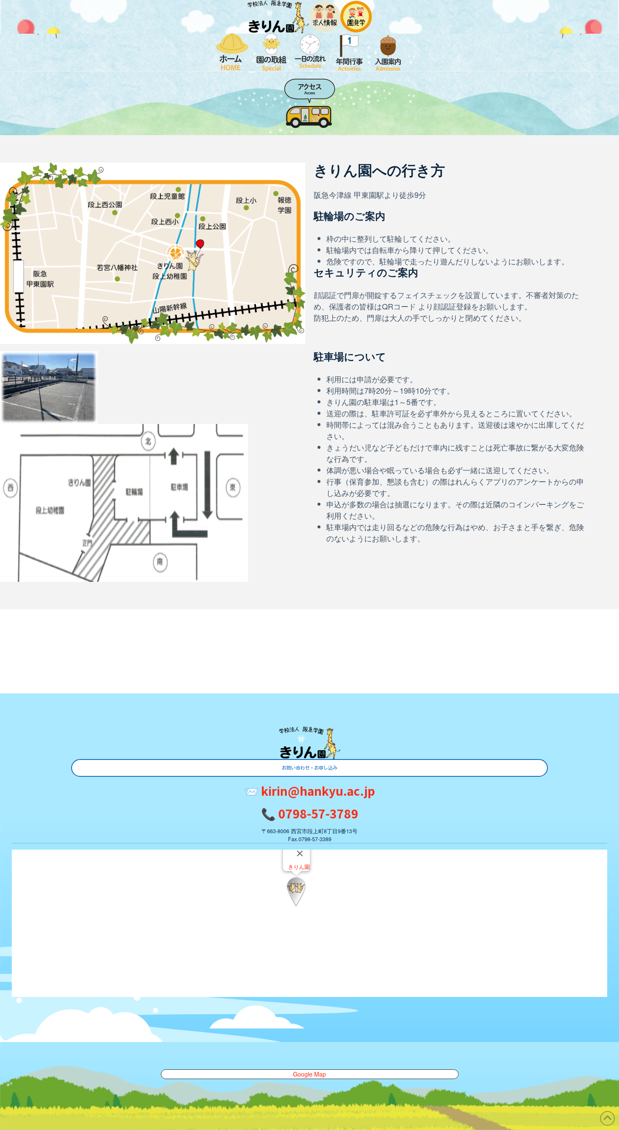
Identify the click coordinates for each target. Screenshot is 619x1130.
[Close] (300, 853)
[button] (296, 891)
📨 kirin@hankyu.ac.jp (309, 790)
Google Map (309, 1074)
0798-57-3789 (309, 813)
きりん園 (299, 867)
